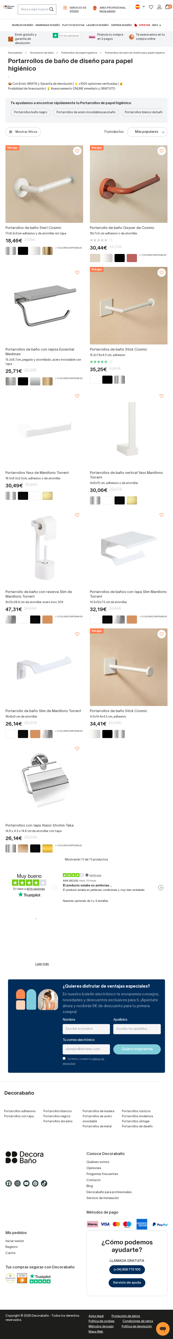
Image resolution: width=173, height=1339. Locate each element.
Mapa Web (96, 1332)
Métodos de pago (101, 1326)
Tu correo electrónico (79, 1040)
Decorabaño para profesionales (109, 1192)
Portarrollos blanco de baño (144, 112)
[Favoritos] (151, 7)
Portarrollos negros (56, 1116)
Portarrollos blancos (57, 1111)
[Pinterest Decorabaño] (36, 1185)
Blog (89, 1186)
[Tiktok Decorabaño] (45, 1185)
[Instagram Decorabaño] (18, 1185)
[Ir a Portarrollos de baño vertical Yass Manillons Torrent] (129, 429)
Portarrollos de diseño (137, 1126)
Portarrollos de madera (98, 1111)
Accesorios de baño (42, 53)
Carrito (10, 1253)
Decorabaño (15, 53)
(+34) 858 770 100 (127, 1269)
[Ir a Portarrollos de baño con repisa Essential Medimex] (44, 305)
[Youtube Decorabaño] (27, 1185)
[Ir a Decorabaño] (45, 1157)
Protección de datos (126, 1316)
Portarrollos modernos (137, 1116)
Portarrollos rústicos (136, 1111)
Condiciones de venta (138, 1321)
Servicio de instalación (102, 1198)
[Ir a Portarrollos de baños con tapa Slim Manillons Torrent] (129, 548)
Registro (11, 1247)
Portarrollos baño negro (30, 112)
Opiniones (93, 1168)
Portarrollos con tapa (19, 1116)
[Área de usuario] (159, 7)
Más (155, 25)
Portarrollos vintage (135, 1121)
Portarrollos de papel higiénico (79, 53)
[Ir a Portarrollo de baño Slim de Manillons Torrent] (44, 667)
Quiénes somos (97, 1162)
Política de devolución (137, 1326)
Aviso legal (96, 1316)
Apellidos (120, 1019)
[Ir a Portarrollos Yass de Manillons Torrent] (44, 429)
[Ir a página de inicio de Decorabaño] (8, 10)
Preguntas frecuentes (102, 1174)
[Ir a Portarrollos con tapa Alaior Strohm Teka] (44, 781)
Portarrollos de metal (97, 1126)
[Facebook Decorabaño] (9, 1185)
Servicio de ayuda (127, 1282)
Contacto (93, 1180)
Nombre (69, 1019)
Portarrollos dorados (58, 1121)
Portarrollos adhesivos (20, 1111)
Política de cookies (102, 1321)
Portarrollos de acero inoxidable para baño (86, 112)
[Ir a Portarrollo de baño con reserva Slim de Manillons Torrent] (44, 548)
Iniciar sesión (14, 1241)
